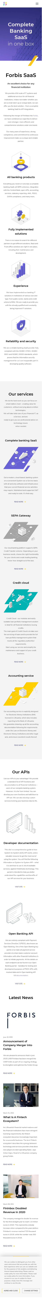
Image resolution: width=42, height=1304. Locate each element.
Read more (18, 502)
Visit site (18, 887)
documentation (22, 975)
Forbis (35, 115)
